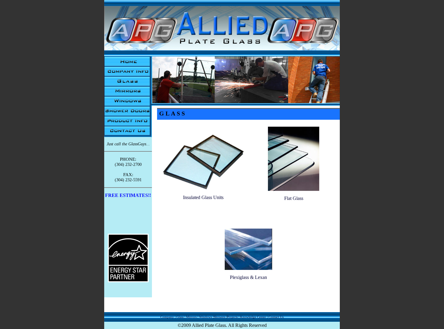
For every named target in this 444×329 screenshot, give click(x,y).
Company (167, 317)
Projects (232, 317)
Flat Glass (293, 198)
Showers (219, 317)
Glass (180, 317)
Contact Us (276, 317)
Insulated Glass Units (203, 197)
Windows (205, 317)
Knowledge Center (253, 317)
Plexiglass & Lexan (248, 277)
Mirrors (191, 317)
